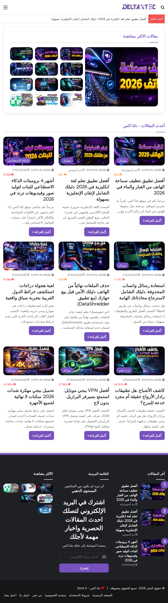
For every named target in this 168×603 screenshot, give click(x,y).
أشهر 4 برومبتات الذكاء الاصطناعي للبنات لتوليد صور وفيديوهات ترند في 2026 (126, 551)
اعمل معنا (10, 595)
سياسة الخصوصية (55, 595)
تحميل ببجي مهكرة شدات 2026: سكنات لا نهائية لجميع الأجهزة (30, 396)
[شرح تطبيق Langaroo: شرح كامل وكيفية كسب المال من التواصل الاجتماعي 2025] (11, 508)
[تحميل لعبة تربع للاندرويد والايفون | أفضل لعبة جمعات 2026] (28, 508)
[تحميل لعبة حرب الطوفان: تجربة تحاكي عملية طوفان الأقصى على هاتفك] (11, 498)
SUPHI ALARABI (151, 170)
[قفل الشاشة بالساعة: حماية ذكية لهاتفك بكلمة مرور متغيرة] (28, 498)
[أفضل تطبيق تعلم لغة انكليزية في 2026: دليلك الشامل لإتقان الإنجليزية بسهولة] (153, 517)
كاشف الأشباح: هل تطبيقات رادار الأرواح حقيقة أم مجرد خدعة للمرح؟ (140, 396)
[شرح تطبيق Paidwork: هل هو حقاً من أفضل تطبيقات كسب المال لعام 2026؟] (11, 488)
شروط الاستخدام (79, 595)
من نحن (37, 595)
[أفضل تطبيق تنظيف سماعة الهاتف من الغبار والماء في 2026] (153, 492)
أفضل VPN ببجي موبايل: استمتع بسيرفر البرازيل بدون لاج (86, 396)
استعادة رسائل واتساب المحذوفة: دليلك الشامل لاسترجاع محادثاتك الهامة (142, 291)
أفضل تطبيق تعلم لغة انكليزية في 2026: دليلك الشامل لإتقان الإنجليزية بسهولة (126, 521)
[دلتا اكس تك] (139, 7)
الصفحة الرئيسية (102, 595)
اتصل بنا (24, 595)
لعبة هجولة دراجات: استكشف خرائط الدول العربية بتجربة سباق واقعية (29, 291)
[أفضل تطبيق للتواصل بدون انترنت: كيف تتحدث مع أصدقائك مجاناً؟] (45, 508)
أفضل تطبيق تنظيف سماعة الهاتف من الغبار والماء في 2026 (140, 187)
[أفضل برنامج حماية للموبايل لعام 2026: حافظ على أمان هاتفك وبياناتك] (28, 488)
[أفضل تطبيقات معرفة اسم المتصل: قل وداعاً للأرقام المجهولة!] (45, 488)
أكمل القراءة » (152, 220)
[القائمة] (5, 9)
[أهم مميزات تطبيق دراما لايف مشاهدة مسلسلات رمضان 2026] (45, 498)
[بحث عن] (162, 9)
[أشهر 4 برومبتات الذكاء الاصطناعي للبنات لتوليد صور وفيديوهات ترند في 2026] (153, 548)
